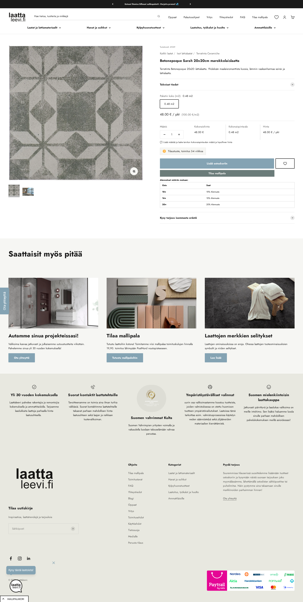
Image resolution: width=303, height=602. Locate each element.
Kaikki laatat (166, 53)
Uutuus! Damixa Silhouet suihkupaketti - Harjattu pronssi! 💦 (152, 4)
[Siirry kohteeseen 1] (14, 191)
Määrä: (163, 127)
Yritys (209, 17)
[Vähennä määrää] (164, 134)
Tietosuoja (133, 530)
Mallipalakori (15, 599)
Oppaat (172, 17)
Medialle (133, 536)
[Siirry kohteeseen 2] (28, 192)
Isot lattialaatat (184, 53)
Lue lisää (215, 358)
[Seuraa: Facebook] (10, 558)
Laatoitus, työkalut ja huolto (207, 28)
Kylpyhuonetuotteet (149, 28)
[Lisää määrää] (179, 134)
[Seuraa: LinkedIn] (28, 558)
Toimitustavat (135, 479)
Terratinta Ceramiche (208, 53)
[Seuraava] (190, 4)
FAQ (242, 17)
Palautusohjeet (192, 17)
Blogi (131, 498)
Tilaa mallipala (260, 17)
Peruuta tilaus (135, 543)
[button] (4, 301)
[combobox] (95, 16)
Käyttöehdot (134, 524)
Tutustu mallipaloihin (124, 358)
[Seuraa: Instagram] (19, 558)
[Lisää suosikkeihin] (285, 163)
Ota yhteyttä (21, 358)
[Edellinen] (112, 4)
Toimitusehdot (136, 517)
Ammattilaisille (263, 28)
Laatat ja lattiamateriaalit (42, 28)
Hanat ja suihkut (97, 28)
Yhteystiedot (226, 17)
